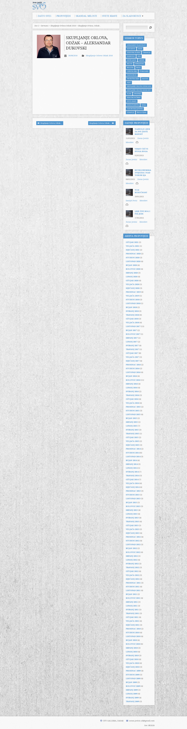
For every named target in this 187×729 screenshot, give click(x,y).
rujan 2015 (131, 418)
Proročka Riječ (133, 79)
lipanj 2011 (131, 606)
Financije (146, 52)
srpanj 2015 (132, 422)
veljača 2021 (132, 246)
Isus (139, 56)
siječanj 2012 (132, 579)
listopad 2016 (133, 372)
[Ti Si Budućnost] (129, 195)
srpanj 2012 (132, 556)
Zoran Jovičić (143, 138)
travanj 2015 (132, 434)
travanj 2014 (132, 476)
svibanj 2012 (132, 564)
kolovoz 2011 (133, 598)
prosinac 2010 (133, 629)
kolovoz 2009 (133, 686)
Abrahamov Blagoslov (136, 45)
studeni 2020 (132, 258)
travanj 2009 (132, 701)
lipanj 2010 (131, 652)
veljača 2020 (132, 284)
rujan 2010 (131, 640)
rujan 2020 (131, 265)
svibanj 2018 (132, 311)
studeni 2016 (132, 368)
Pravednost (132, 75)
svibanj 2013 (132, 518)
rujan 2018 (131, 307)
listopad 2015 (133, 414)
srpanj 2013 (132, 510)
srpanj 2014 (132, 464)
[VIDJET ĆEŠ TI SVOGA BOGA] (129, 154)
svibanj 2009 (132, 698)
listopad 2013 (133, 499)
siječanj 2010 (132, 667)
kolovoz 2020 (133, 269)
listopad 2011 (133, 590)
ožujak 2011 (132, 617)
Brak (140, 49)
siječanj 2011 (132, 625)
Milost (129, 64)
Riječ (129, 82)
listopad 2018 (133, 303)
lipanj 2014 (131, 468)
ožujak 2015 (132, 437)
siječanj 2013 (132, 533)
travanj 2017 (132, 349)
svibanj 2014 (132, 472)
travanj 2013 (132, 522)
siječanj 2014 (132, 487)
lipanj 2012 (131, 560)
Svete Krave (131, 101)
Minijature (139, 64)
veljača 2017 (132, 357)
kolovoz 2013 (133, 506)
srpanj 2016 (132, 384)
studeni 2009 (132, 675)
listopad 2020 (133, 261)
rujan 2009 (131, 682)
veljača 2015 (132, 441)
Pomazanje (144, 71)
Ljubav (141, 60)
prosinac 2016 (133, 365)
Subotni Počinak (133, 97)
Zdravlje (130, 112)
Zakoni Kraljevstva (135, 109)
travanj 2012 (132, 567)
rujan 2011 (131, 594)
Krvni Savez (131, 60)
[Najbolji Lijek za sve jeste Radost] (129, 134)
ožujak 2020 (132, 281)
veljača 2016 (132, 403)
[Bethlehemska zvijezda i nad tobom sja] (129, 175)
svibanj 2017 (132, 346)
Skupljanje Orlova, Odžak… (89, 26)
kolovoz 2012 (133, 552)
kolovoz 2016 (133, 380)
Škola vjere (141, 112)
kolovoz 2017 (133, 334)
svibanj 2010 (132, 656)
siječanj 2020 (132, 288)
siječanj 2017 (132, 361)
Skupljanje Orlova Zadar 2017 (139, 90)
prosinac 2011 (133, 583)
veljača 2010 (132, 663)
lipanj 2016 (131, 388)
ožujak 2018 (132, 319)
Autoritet (131, 49)
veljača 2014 (132, 483)
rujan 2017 (131, 330)
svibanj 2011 (132, 610)
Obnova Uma (132, 71)
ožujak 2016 (132, 399)
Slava (129, 94)
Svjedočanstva (133, 105)
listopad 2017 (133, 326)
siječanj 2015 (132, 445)
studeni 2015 (132, 411)
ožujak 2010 (132, 659)
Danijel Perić (131, 201)
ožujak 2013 (132, 525)
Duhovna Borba (133, 52)
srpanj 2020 (132, 273)
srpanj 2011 (132, 602)
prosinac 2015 (133, 407)
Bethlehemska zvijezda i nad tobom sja (143, 172)
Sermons (44, 26)
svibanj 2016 (132, 391)
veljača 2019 (132, 296)
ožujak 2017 (132, 353)
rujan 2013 (131, 502)
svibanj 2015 (132, 430)
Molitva (130, 67)
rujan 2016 (131, 376)
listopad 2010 (133, 636)
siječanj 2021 (132, 250)
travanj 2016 (132, 395)
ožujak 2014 (132, 480)
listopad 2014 (133, 457)
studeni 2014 (132, 453)
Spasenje (137, 94)
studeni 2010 (132, 633)
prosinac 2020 (133, 254)
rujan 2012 (131, 548)
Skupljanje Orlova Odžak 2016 (63, 26)
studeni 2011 (132, 587)
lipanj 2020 (131, 277)
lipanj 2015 (131, 426)
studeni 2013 (132, 495)
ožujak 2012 (132, 571)
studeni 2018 (132, 300)
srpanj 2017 (132, 338)
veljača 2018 (132, 323)
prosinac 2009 (133, 671)
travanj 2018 (132, 315)
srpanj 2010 (132, 648)
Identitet (131, 56)
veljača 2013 (132, 529)
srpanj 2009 (132, 690)
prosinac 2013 (133, 491)
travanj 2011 (132, 613)
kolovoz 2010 (133, 644)
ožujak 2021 (132, 242)
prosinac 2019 (133, 292)
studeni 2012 (132, 541)
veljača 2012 (132, 575)
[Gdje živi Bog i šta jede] (129, 216)
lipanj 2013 (131, 514)
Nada (138, 67)
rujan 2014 (131, 460)
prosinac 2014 (133, 449)
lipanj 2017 (131, 342)
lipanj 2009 (131, 694)
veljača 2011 (132, 621)
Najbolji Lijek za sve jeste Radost (142, 131)
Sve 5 (36, 26)
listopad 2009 (133, 678)
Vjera (144, 105)
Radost (145, 79)
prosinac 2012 (133, 537)
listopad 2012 (133, 544)
